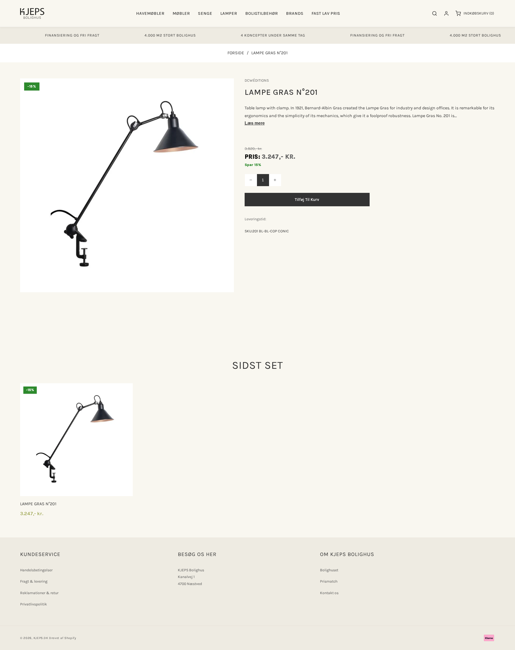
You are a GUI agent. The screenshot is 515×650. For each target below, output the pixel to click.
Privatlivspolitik (33, 604)
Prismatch (328, 581)
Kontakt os (329, 593)
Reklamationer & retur (39, 593)
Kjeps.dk (41, 638)
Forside (235, 52)
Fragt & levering (33, 581)
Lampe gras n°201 (38, 503)
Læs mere (255, 123)
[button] (150, 13)
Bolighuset (329, 570)
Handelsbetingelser (36, 570)
